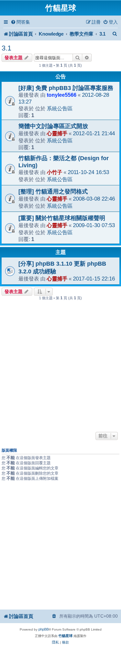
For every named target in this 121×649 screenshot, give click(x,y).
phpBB (43, 629)
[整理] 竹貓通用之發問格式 (53, 191)
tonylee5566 (61, 95)
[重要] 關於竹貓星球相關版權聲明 (61, 218)
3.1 (6, 48)
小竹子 (54, 172)
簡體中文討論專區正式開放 (53, 126)
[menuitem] (20, 22)
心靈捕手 (57, 133)
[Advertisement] (60, 366)
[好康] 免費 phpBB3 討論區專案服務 (65, 88)
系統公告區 (60, 108)
